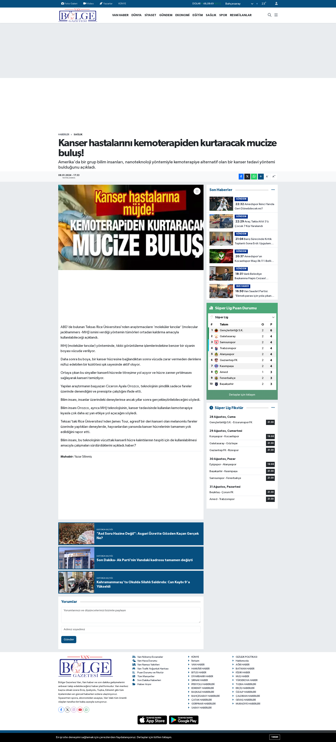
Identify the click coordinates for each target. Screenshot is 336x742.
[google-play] (183, 719)
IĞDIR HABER (243, 672)
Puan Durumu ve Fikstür (150, 672)
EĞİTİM (197, 15)
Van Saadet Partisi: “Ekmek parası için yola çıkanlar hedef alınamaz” (255, 294)
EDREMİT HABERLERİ (202, 688)
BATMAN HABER (245, 668)
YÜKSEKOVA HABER (247, 680)
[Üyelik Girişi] (275, 4)
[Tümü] (273, 189)
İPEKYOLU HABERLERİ (203, 684)
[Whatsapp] (86, 710)
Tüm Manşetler (146, 676)
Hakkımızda (242, 660)
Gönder (69, 639)
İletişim (195, 660)
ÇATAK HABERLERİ (201, 700)
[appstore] (152, 719)
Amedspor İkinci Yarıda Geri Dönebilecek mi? (254, 206)
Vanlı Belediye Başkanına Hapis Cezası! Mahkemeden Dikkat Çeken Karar (253, 276)
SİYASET (150, 15)
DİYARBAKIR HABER (202, 676)
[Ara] (269, 15)
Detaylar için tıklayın (242, 394)
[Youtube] (80, 710)
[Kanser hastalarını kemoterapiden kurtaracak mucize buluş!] (131, 227)
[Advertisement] (168, 50)
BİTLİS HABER (198, 672)
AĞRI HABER (243, 664)
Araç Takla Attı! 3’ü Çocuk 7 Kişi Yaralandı (252, 224)
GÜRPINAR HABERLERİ (203, 703)
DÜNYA (136, 15)
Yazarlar (108, 3)
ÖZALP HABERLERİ (246, 692)
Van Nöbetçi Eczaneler (150, 657)
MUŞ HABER (242, 676)
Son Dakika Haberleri (149, 680)
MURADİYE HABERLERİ (248, 703)
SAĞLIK (211, 15)
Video (90, 3)
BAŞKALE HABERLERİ (202, 692)
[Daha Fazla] (261, 176)
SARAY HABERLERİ (201, 707)
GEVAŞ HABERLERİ (246, 700)
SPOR (223, 15)
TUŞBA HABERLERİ (246, 684)
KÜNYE (122, 3)
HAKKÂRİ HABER (200, 668)
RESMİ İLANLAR (240, 15)
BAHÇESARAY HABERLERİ (205, 696)
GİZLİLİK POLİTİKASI (246, 657)
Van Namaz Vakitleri (148, 664)
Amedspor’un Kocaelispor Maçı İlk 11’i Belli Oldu (253, 259)
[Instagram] (74, 710)
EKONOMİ (182, 15)
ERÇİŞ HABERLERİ (245, 688)
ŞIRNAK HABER (199, 680)
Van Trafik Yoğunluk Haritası (153, 668)
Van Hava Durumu (147, 660)
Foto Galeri (71, 3)
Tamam (274, 737)
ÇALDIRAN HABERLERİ (248, 696)
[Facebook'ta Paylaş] (241, 176)
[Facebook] (61, 710)
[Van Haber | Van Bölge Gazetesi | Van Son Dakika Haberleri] (77, 15)
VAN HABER (120, 15)
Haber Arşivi (144, 684)
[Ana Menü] (276, 15)
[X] (67, 710)
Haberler (63, 134)
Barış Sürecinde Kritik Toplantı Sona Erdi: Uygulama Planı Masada (253, 241)
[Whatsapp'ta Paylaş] (254, 176)
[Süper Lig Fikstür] (273, 407)
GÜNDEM (165, 15)
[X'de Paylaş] (247, 176)
